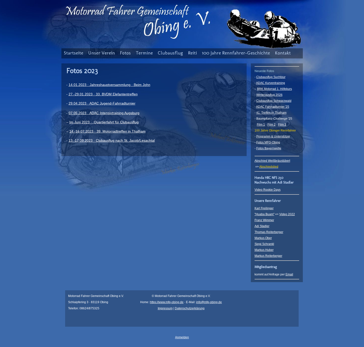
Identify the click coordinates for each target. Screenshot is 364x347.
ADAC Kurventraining (270, 83)
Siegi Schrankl (264, 244)
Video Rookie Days (268, 189)
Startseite (73, 53)
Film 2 (271, 124)
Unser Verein (101, 53)
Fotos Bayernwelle (268, 148)
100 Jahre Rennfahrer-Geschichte (236, 53)
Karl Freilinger (264, 208)
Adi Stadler (262, 226)
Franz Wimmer (264, 220)
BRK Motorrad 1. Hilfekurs (274, 89)
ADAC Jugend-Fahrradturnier (112, 103)
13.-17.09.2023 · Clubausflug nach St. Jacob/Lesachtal (112, 140)
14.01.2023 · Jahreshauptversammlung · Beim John (109, 85)
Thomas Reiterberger (269, 232)
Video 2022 (287, 214)
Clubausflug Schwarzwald (273, 101)
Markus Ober (263, 238)
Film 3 (282, 124)
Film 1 (261, 124)
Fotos (125, 53)
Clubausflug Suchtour (271, 77)
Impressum (165, 308)
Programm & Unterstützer (273, 136)
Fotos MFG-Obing (268, 142)
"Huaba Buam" (264, 214)
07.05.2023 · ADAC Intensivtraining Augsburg (104, 113)
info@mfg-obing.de (209, 302)
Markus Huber (264, 250)
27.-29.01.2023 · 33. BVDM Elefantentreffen (103, 94)
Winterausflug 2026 (269, 95)
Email (289, 274)
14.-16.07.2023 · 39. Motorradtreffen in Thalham (107, 131)
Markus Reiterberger (268, 256)
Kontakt (283, 53)
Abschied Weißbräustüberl (272, 160)
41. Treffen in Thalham (271, 112)
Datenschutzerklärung (190, 308)
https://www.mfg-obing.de (166, 302)
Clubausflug (170, 53)
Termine (144, 53)
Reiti (192, 53)
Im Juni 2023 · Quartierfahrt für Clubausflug (104, 122)
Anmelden (182, 337)
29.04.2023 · (79, 103)
